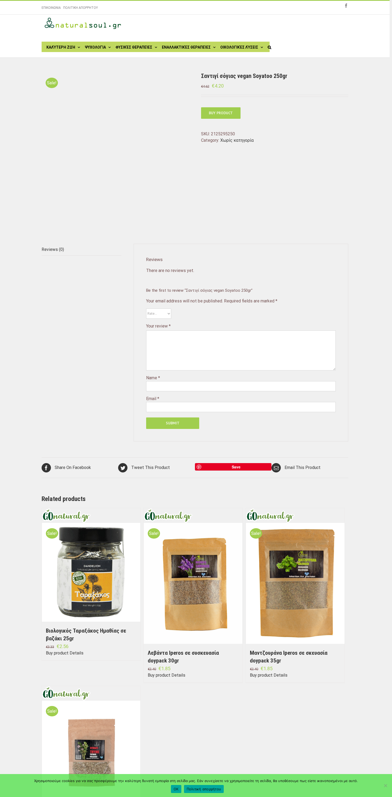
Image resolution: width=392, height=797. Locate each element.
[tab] (81, 250)
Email (152, 398)
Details (76, 653)
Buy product (221, 113)
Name (153, 377)
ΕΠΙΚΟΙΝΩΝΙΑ (51, 8)
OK (176, 789)
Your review (158, 326)
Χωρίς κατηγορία (237, 140)
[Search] (269, 46)
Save (236, 466)
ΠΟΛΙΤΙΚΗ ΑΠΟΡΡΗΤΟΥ (80, 8)
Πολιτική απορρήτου (204, 789)
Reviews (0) (53, 249)
